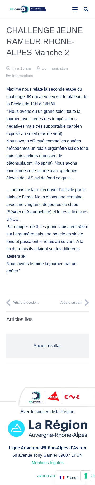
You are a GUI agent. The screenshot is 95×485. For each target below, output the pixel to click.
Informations (22, 75)
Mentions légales (48, 462)
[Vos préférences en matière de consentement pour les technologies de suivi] (86, 476)
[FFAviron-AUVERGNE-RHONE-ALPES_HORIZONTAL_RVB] (28, 9)
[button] (75, 9)
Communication (55, 68)
